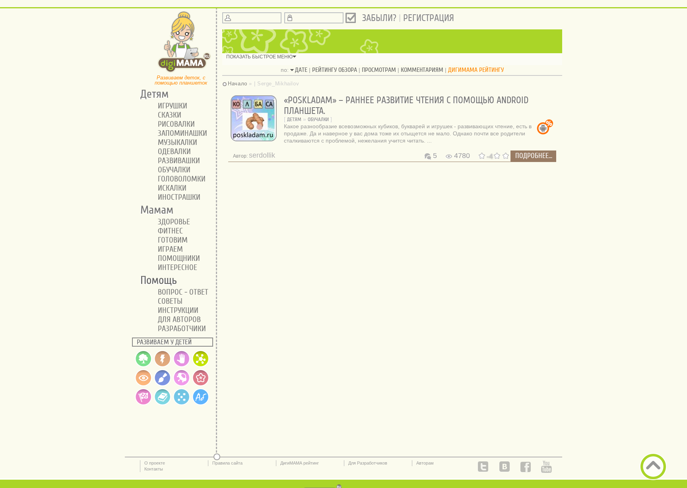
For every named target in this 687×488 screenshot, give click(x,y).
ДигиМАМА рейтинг (299, 463)
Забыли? (379, 18)
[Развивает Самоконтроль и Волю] (201, 384)
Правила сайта (227, 463)
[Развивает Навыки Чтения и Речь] (162, 403)
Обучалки (318, 119)
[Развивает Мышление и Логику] (201, 365)
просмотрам (379, 69)
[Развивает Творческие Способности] (162, 384)
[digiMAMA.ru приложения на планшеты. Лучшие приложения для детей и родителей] (184, 72)
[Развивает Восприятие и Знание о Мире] (143, 365)
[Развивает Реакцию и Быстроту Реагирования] (143, 403)
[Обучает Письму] (201, 403)
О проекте (154, 463)
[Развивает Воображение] (181, 384)
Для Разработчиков (367, 463)
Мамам (154, 210)
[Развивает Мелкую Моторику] (181, 365)
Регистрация (428, 18)
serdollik (262, 155)
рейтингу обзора (334, 69)
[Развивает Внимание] (143, 384)
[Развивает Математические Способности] (181, 403)
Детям (294, 119)
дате (301, 69)
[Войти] (350, 17)
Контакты (153, 469)
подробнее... (533, 156)
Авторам (425, 463)
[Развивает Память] (162, 365)
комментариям (422, 69)
